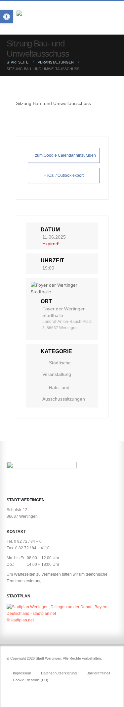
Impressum (22, 673)
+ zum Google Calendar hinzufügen (64, 155)
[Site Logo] (56, 19)
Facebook (12, 691)
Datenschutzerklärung (59, 673)
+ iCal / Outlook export (64, 175)
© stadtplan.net (20, 620)
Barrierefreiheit (98, 673)
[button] (111, 19)
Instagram (24, 691)
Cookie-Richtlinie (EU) (30, 680)
